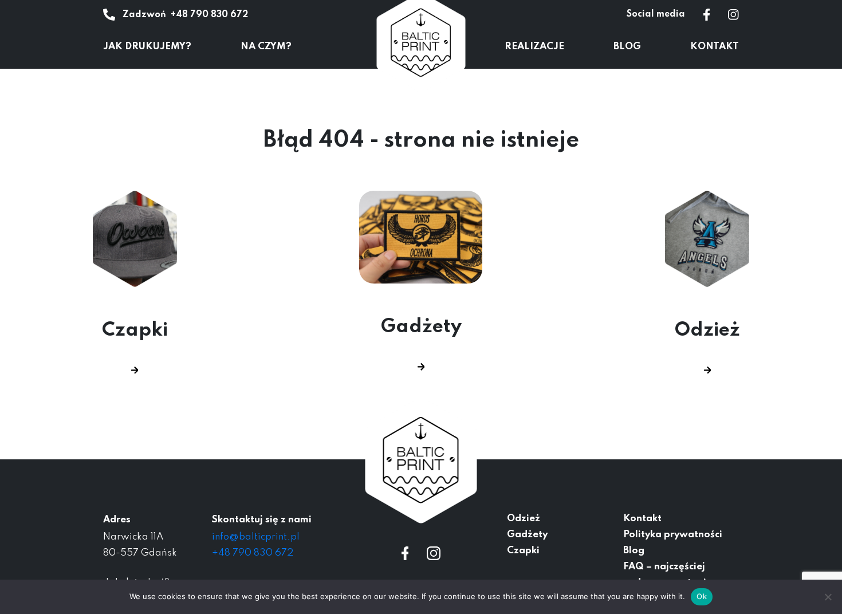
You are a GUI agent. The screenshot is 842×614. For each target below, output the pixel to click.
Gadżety (421, 327)
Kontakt (714, 47)
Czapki (135, 330)
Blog (627, 47)
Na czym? (266, 47)
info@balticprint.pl (256, 537)
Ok (702, 596)
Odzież (707, 330)
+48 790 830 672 (209, 14)
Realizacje (534, 47)
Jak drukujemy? (147, 47)
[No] (827, 597)
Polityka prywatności (672, 535)
